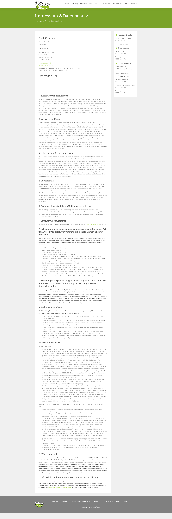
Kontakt (134, 4)
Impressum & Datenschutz (90, 507)
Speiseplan (106, 4)
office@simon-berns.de (46, 65)
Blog (126, 4)
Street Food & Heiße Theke (89, 4)
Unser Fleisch (118, 4)
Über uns (65, 4)
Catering (74, 4)
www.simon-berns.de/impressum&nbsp (60, 487)
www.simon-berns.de (45, 63)
